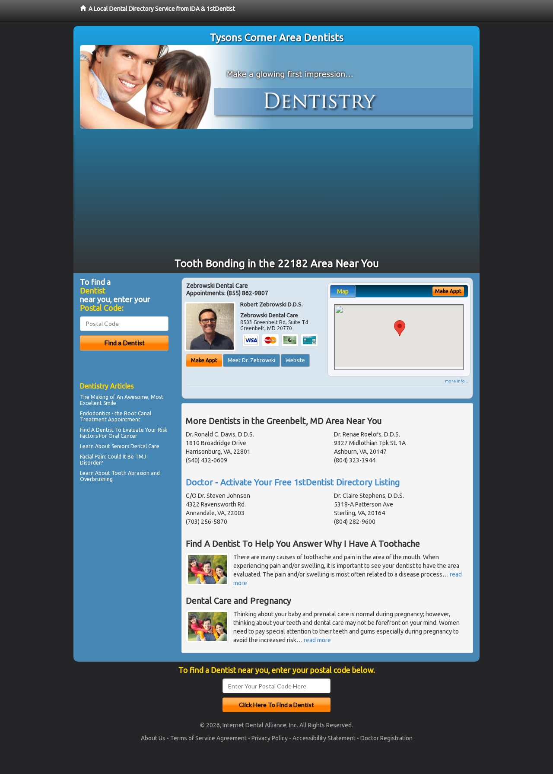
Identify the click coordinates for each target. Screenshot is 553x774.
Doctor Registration (386, 738)
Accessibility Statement (324, 738)
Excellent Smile (98, 403)
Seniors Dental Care (135, 446)
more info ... (456, 381)
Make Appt (204, 360)
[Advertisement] (276, 193)
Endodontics (95, 413)
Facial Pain (92, 456)
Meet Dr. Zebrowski (251, 360)
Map (343, 291)
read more (317, 640)
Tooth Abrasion (130, 473)
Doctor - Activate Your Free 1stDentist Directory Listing (293, 482)
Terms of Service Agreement (208, 738)
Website (295, 360)
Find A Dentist (97, 430)
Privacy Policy (269, 738)
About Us (153, 738)
